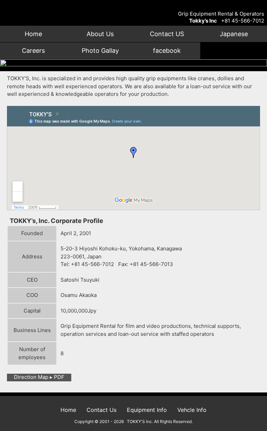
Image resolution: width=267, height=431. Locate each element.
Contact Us (101, 409)
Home (33, 34)
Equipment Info (147, 409)
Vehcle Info (192, 409)
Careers (33, 50)
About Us (100, 34)
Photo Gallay (100, 50)
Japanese (234, 34)
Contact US (167, 34)
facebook (167, 50)
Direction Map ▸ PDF (39, 377)
